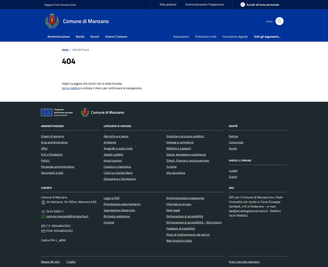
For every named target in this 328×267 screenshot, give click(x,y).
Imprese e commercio (180, 142)
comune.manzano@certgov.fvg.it (67, 216)
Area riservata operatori (244, 261)
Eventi (233, 176)
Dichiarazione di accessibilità (184, 216)
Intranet (109, 222)
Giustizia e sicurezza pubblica (185, 136)
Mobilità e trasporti (178, 148)
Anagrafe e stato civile (118, 148)
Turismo (171, 166)
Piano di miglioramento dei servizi (188, 234)
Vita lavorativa (175, 172)
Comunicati (236, 142)
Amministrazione (58, 36)
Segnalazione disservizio (119, 210)
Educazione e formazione (120, 178)
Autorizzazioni (113, 160)
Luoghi (233, 170)
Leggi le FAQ (112, 198)
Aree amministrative (54, 142)
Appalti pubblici (113, 154)
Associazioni (181, 36)
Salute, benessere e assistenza (186, 154)
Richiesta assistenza (117, 216)
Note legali (173, 210)
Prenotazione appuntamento (122, 204)
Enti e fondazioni (52, 154)
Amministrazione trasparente (185, 198)
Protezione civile (205, 36)
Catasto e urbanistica (117, 166)
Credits (71, 261)
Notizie (233, 136)
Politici (45, 160)
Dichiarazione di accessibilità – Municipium (194, 222)
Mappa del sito (50, 261)
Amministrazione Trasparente (204, 4)
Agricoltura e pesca (116, 136)
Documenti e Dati (52, 172)
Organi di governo (52, 136)
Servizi (94, 36)
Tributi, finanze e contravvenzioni (187, 160)
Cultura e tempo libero (118, 172)
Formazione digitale (235, 36)
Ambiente (110, 142)
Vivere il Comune (116, 36)
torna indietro (71, 88)
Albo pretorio (168, 4)
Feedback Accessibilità (180, 228)
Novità (80, 36)
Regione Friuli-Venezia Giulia (60, 5)
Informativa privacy (178, 204)
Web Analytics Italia (179, 240)
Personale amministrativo (57, 166)
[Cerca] (279, 21)
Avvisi (233, 148)
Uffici (44, 148)
